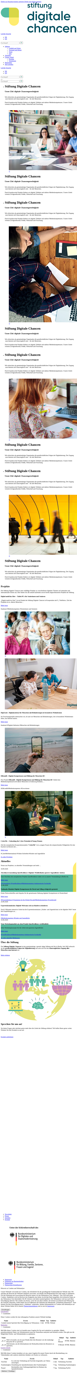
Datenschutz (9, 1283)
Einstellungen (5, 1309)
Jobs (10, 54)
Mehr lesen (4, 605)
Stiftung (7, 46)
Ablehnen (4, 1371)
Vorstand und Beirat (15, 50)
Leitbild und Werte (15, 48)
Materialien (8, 63)
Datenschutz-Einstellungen (13, 1285)
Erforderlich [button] (4, 1311)
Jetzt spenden (9, 64)
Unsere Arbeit (9, 57)
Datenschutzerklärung (31, 1306)
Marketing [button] (4, 1325)
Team (10, 52)
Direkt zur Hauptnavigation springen (12, 1)
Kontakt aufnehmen (7, 1037)
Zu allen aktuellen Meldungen (10, 938)
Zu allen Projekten (6, 857)
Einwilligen (12, 1371)
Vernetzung (12, 61)
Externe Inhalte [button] (5, 1348)
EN (6, 39)
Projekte (11, 59)
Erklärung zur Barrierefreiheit (14, 1281)
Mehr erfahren (5, 955)
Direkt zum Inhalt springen (32, 1)
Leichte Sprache (6, 34)
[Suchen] (21, 43)
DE (6, 37)
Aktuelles (8, 55)
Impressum (8, 1279)
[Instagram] (7, 1142)
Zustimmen (6, 1313)
